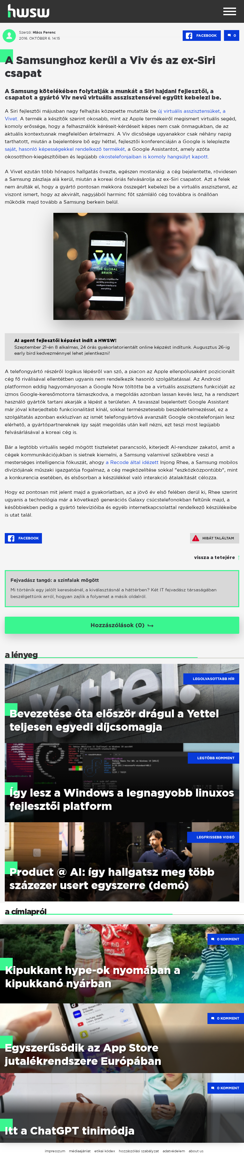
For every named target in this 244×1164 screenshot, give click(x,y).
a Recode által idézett (132, 462)
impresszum (55, 1151)
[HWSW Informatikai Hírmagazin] (28, 10)
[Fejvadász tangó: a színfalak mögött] (122, 588)
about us (196, 1151)
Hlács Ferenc (44, 32)
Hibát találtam (218, 538)
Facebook (206, 35)
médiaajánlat (80, 1151)
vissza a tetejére (214, 558)
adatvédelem (174, 1151)
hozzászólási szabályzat (139, 1151)
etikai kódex (104, 1151)
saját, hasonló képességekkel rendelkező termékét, (66, 149)
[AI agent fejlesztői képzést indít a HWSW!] (122, 353)
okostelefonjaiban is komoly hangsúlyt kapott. (154, 156)
